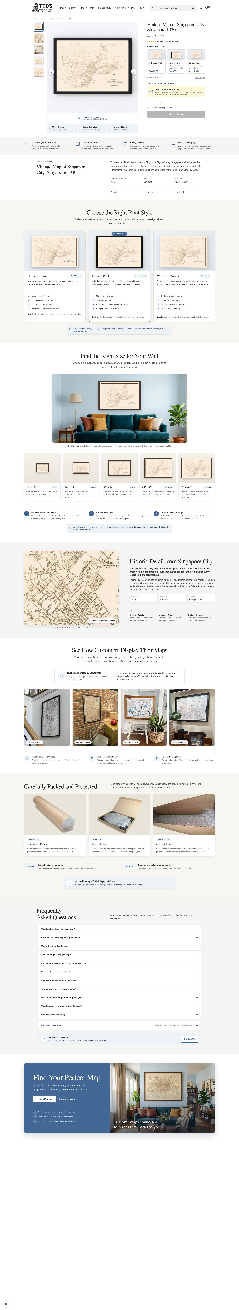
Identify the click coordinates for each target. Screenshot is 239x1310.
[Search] (193, 8)
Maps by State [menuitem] (87, 7)
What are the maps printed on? (55, 972)
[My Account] (200, 8)
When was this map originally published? (60, 937)
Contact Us (189, 1039)
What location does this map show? (58, 929)
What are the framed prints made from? (59, 980)
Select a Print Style (176, 114)
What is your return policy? (54, 1015)
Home (36, 19)
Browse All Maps (67, 1099)
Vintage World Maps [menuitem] (125, 7)
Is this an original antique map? (56, 955)
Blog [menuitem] (141, 7)
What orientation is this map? (55, 946)
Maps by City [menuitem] (104, 7)
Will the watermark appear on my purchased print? (64, 963)
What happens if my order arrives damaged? (62, 1006)
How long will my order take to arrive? (58, 989)
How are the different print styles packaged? (62, 997)
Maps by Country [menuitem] (67, 7)
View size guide (200, 77)
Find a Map (45, 1099)
